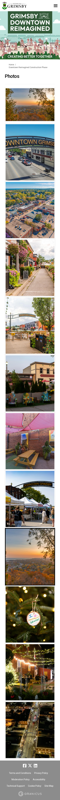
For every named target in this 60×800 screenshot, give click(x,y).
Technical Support (16, 786)
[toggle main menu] (55, 6)
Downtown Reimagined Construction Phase (28, 67)
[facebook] (25, 766)
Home (11, 65)
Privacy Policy (41, 773)
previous (10, 109)
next (50, 109)
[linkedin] (35, 766)
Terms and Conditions (20, 773)
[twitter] (30, 766)
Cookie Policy (34, 786)
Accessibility (39, 779)
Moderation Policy (21, 779)
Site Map (48, 786)
